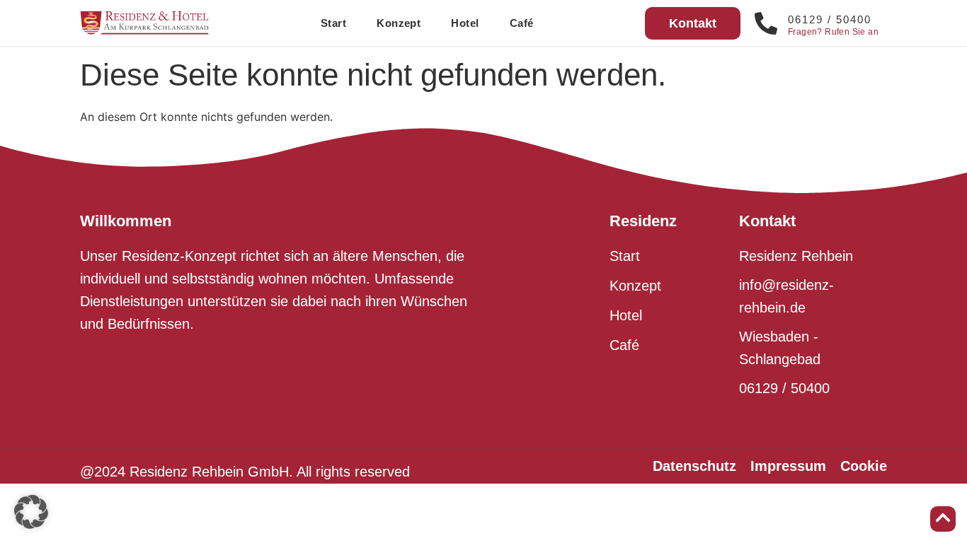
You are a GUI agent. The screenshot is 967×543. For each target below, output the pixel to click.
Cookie (863, 466)
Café (522, 23)
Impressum (788, 466)
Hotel (465, 23)
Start (333, 23)
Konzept (398, 23)
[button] (31, 512)
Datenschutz (694, 466)
